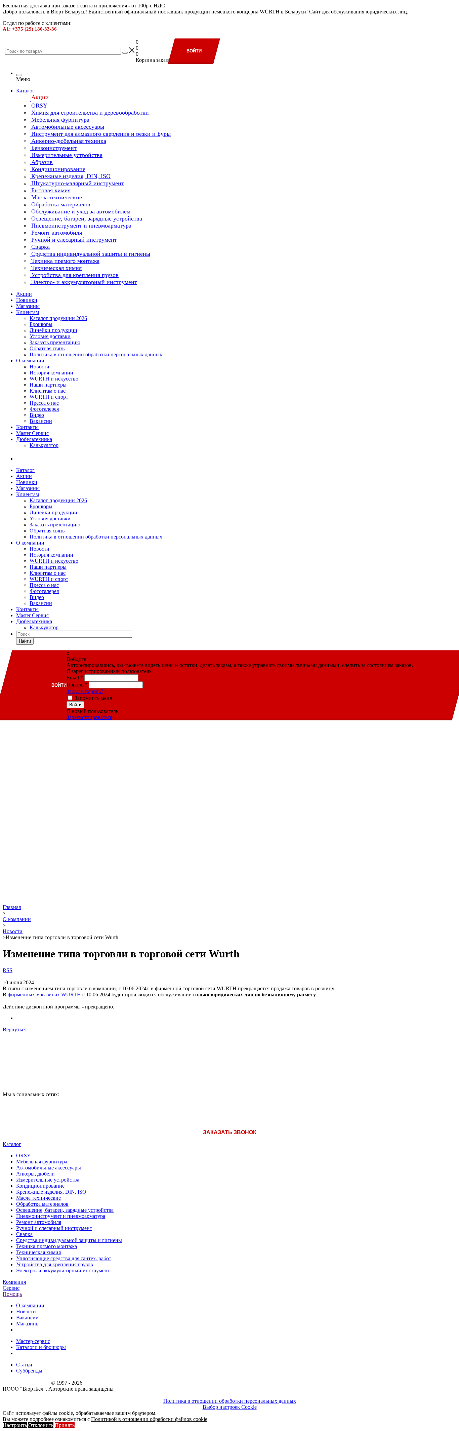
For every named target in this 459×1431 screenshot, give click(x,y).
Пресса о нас (44, 403)
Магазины (28, 306)
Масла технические (38, 1198)
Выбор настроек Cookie (230, 1407)
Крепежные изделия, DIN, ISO (51, 1192)
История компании (51, 372)
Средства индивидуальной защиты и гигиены (69, 1240)
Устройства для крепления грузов (54, 1264)
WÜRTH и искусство (54, 379)
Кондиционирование (40, 1186)
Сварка (24, 1234)
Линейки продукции (53, 330)
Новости (39, 366)
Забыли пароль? (85, 691)
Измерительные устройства (47, 1180)
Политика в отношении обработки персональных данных (96, 354)
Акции (24, 294)
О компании (30, 360)
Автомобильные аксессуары (48, 1167)
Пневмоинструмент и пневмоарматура (60, 1216)
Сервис (11, 1288)
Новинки (26, 300)
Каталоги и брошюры (41, 1347)
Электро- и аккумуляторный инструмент (63, 1270)
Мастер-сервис (33, 1341)
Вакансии (41, 421)
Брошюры (41, 324)
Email (75, 677)
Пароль (77, 684)
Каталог (25, 90)
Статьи (24, 1364)
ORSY (23, 1155)
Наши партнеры (48, 385)
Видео (37, 415)
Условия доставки (50, 336)
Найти (25, 641)
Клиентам (27, 312)
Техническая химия (38, 1252)
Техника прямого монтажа (46, 1246)
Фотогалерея (44, 409)
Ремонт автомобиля (38, 1222)
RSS (7, 970)
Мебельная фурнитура (41, 1161)
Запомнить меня (93, 698)
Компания (14, 1282)
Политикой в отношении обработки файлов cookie (149, 1419)
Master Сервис (32, 433)
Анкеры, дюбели (35, 1174)
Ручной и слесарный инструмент (54, 1228)
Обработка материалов (42, 1204)
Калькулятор (44, 445)
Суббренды (29, 1371)
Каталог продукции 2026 (58, 318)
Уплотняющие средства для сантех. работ (63, 1258)
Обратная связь (47, 348)
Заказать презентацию (55, 342)
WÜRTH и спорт (49, 397)
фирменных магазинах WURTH (44, 994)
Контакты (27, 427)
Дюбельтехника (34, 439)
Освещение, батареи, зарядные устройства (65, 1210)
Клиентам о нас (48, 391)
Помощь (12, 1294)
